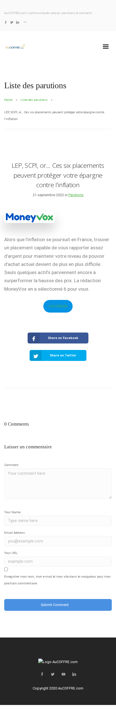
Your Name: (12, 512)
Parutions (76, 195)
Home (8, 100)
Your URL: (11, 553)
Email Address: (15, 533)
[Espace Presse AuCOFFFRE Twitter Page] (11, 22)
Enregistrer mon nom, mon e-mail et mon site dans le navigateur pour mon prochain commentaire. (57, 580)
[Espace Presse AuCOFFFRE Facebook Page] (5, 22)
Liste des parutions (34, 100)
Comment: (11, 465)
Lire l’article (58, 306)
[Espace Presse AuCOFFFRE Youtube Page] (63, 674)
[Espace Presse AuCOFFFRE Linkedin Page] (17, 22)
